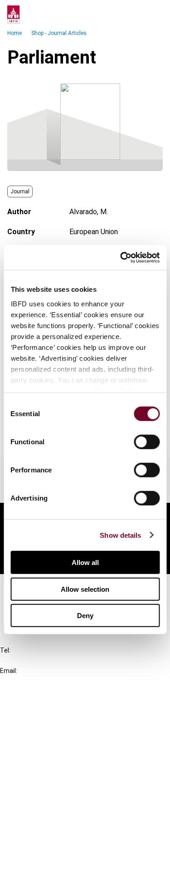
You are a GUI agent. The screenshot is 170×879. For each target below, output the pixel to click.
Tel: (5, 650)
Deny (85, 615)
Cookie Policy (40, 833)
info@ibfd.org (21, 681)
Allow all (85, 562)
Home (14, 33)
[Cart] (135, 14)
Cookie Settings (43, 849)
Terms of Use (40, 866)
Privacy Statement (48, 817)
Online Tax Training (48, 742)
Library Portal (39, 759)
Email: (8, 670)
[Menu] (154, 14)
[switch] (147, 442)
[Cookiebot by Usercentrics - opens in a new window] (121, 257)
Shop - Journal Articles (59, 33)
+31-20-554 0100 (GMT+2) (43, 660)
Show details (120, 535)
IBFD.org (31, 710)
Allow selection (85, 589)
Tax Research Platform (55, 726)
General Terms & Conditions (62, 800)
